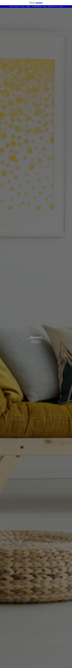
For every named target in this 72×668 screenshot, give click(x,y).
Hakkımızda (17, 6)
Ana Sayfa (11, 6)
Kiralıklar (28, 6)
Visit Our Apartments (36, 341)
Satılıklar (22, 6)
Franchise (44, 6)
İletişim (61, 6)
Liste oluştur (68, 2)
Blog (57, 6)
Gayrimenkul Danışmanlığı (36, 6)
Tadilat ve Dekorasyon (51, 6)
